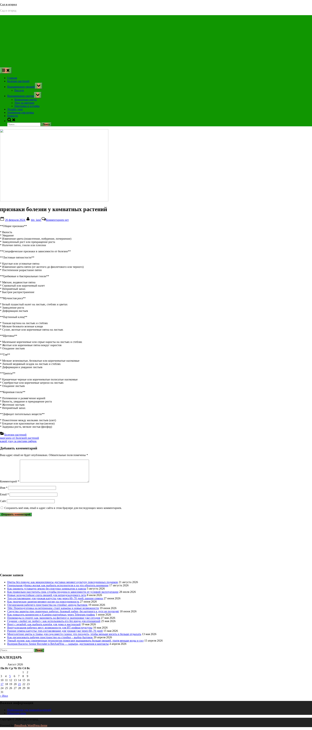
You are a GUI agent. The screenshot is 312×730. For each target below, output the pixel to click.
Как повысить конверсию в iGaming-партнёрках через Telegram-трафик (51, 614)
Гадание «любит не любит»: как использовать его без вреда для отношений (53, 621)
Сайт (3, 501)
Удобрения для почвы (20, 112)
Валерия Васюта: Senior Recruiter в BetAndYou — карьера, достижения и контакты (58, 643)
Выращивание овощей (21, 86)
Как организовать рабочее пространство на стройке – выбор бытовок (50, 637)
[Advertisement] (156, 40)
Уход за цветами (24, 102)
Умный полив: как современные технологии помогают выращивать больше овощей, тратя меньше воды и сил (75, 640)
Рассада (19, 90)
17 (2, 684)
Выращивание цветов (20, 95)
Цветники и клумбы (27, 106)
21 (19, 684)
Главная (12, 77)
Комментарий (9, 481)
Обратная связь (16, 713)
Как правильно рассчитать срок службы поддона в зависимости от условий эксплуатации (62, 591)
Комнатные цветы (25, 99)
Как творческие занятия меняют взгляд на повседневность (43, 601)
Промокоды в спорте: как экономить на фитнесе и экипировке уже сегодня (53, 617)
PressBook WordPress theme (30, 725)
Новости (12, 115)
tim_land (36, 219)
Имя (3, 487)
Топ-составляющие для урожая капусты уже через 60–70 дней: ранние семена (55, 598)
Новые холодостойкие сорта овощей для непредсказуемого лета (46, 595)
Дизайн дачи (15, 109)
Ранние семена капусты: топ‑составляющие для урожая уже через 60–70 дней (55, 630)
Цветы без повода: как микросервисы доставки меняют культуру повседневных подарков (62, 582)
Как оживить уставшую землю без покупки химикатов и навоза (46, 588)
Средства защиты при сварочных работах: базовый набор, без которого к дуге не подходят (63, 611)
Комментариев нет (57, 219)
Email (4, 494)
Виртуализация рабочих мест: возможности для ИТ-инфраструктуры (49, 627)
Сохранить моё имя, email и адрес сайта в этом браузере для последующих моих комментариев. (63, 507)
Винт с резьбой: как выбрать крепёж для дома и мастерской (44, 624)
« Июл (4, 695)
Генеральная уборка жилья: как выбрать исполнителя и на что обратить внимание (58, 585)
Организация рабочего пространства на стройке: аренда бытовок (47, 604)
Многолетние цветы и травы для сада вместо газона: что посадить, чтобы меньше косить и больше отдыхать (74, 634)
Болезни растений (18, 81)
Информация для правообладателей (29, 709)
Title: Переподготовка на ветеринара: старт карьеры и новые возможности (53, 608)
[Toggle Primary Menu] (6, 70)
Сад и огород (8, 4)
